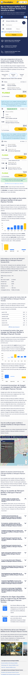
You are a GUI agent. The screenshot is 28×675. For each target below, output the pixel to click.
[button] (24, 455)
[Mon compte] (17, 2)
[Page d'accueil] (8, 2)
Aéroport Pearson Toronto (20, 438)
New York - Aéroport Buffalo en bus (8, 668)
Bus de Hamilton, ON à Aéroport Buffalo (9, 664)
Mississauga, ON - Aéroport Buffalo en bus (9, 666)
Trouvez (21, 96)
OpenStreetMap (21, 466)
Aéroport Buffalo (6, 438)
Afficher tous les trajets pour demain (14, 183)
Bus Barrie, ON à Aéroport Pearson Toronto (10, 673)
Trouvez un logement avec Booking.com (12, 31)
